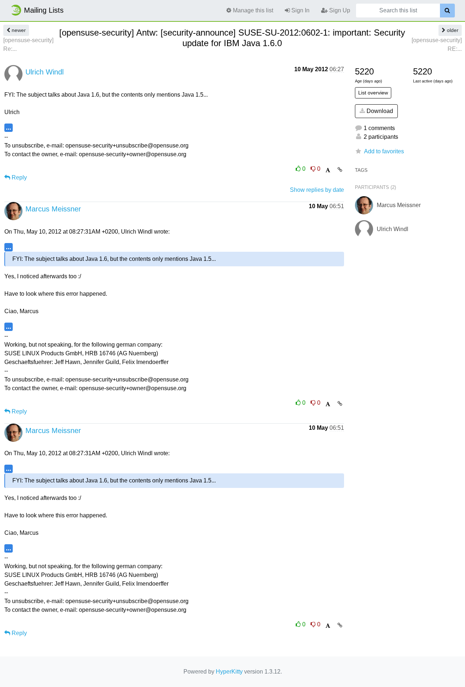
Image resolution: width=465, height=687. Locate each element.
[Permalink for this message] (340, 169)
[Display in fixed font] (327, 170)
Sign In (300, 10)
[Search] (447, 10)
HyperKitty (229, 671)
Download (379, 111)
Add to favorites (384, 151)
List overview (373, 93)
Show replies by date (317, 190)
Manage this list (252, 10)
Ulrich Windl (44, 72)
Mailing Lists (44, 10)
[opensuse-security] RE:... (437, 44)
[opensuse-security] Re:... (28, 44)
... (8, 127)
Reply (18, 177)
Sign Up (339, 10)
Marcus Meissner (53, 209)
